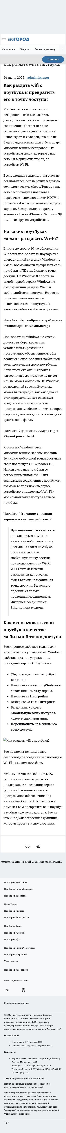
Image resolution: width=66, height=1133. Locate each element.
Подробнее (24, 1113)
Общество (25, 49)
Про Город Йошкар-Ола (16, 917)
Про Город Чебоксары (15, 882)
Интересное (9, 49)
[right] (62, 49)
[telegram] (39, 846)
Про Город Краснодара (16, 969)
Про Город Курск (12, 926)
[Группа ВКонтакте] (7, 990)
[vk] (28, 846)
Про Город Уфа (12, 939)
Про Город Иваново (14, 910)
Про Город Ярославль (15, 895)
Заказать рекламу (45, 49)
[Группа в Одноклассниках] (23, 990)
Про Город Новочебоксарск (18, 889)
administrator (38, 77)
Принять (53, 59)
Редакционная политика (16, 1003)
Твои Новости (11, 961)
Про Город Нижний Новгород (19, 947)
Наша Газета (10, 904)
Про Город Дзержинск (15, 954)
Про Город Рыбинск (14, 932)
